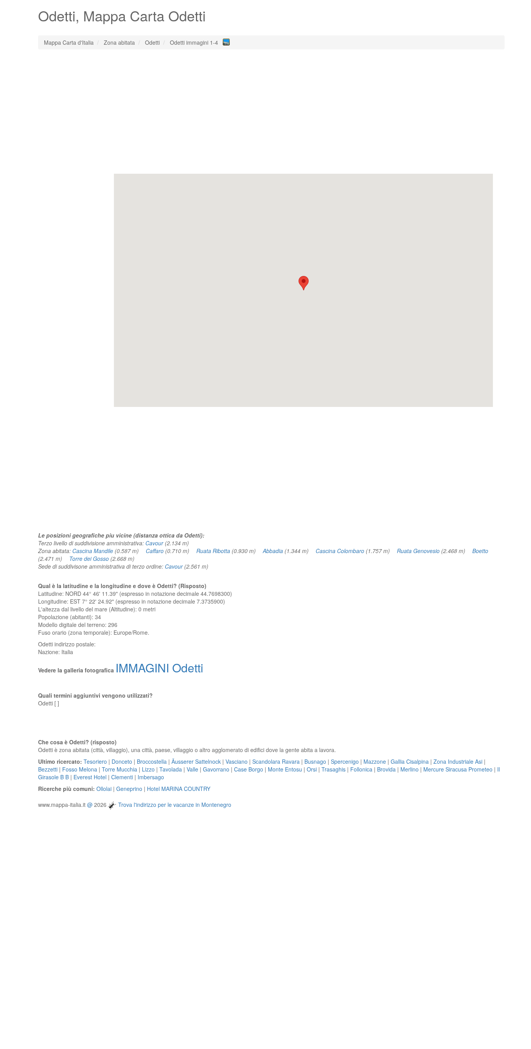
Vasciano (236, 761)
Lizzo (148, 769)
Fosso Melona (79, 769)
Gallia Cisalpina (410, 761)
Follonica (361, 769)
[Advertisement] (271, 111)
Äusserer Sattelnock (196, 761)
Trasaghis (333, 769)
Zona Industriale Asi (457, 761)
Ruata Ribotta (213, 551)
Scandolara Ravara (276, 761)
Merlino (409, 769)
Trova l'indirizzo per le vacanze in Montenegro (174, 804)
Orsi (312, 769)
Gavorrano (216, 769)
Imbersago (151, 777)
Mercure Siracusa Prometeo (458, 769)
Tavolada (170, 769)
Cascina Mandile (92, 551)
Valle (192, 769)
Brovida (386, 769)
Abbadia (273, 551)
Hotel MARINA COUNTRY (178, 788)
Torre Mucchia (119, 769)
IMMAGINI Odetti (159, 667)
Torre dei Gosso (89, 558)
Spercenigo (345, 761)
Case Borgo (248, 769)
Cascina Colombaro (340, 551)
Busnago (315, 761)
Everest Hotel (90, 777)
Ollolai (104, 788)
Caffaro (155, 551)
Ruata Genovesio (418, 551)
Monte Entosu (285, 769)
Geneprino (129, 788)
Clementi (122, 777)
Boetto (480, 551)
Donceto (122, 761)
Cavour (154, 543)
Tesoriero (95, 761)
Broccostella (152, 761)
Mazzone (374, 761)
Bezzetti (48, 769)
